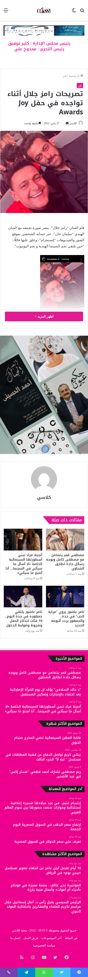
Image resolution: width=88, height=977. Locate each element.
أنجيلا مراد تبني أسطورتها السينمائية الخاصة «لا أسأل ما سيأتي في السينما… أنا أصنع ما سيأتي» (24, 564)
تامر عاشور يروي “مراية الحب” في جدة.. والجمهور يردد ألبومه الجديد (66, 618)
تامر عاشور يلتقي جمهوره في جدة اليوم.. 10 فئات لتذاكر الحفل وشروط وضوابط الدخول (23, 618)
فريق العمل (30, 938)
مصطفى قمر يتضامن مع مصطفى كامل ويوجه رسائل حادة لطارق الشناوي (65, 562)
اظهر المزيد (45, 316)
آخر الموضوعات (51, 938)
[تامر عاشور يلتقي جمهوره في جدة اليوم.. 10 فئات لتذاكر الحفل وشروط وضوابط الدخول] (23, 596)
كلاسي (73, 123)
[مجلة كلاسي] (44, 10)
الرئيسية (74, 76)
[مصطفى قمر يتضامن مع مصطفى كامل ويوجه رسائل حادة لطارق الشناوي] (65, 539)
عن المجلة (71, 938)
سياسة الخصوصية (44, 945)
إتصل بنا (15, 938)
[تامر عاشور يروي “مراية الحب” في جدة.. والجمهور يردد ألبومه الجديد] (65, 596)
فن (64, 76)
